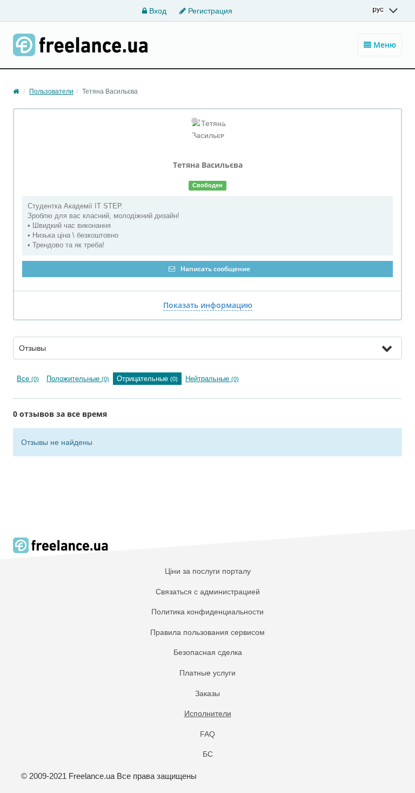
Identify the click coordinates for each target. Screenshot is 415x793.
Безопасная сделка (207, 652)
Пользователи (51, 91)
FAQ (207, 734)
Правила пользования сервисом (207, 632)
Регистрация (209, 10)
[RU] (385, 10)
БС (208, 754)
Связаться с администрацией (208, 591)
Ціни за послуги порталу (208, 571)
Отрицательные (147, 379)
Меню (383, 45)
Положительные (77, 379)
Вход (156, 10)
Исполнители (207, 713)
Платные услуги (207, 673)
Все (28, 379)
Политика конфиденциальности (207, 611)
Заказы (207, 693)
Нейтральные (212, 379)
